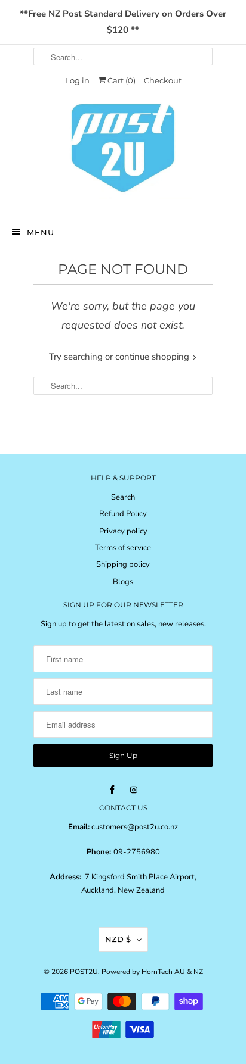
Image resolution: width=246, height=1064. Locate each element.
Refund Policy (123, 513)
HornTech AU (163, 971)
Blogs (123, 581)
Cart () (121, 80)
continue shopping (153, 357)
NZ (198, 971)
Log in (77, 80)
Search (123, 497)
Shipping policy (123, 564)
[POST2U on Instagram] (134, 790)
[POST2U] (123, 151)
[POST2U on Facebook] (112, 790)
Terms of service (123, 547)
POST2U (84, 971)
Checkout (163, 80)
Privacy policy (123, 531)
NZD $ (118, 939)
